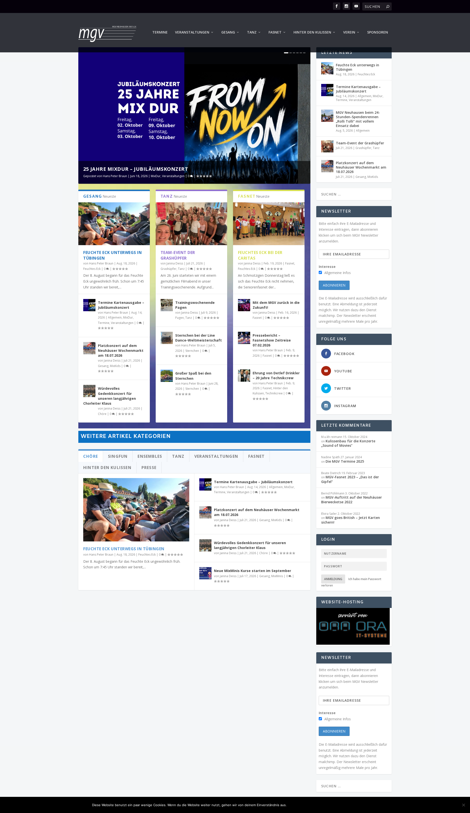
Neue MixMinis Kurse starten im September (252, 570)
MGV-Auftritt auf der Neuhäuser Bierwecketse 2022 (351, 499)
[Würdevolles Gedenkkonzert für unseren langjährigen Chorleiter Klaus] (89, 391)
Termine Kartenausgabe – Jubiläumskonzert (121, 305)
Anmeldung (333, 579)
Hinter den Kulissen (312, 32)
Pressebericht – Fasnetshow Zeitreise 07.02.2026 (272, 340)
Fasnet (275, 32)
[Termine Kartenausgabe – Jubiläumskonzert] (89, 305)
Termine (160, 32)
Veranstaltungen (192, 32)
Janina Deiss (112, 360)
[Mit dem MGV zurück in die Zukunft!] (244, 305)
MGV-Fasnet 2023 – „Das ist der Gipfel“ (350, 479)
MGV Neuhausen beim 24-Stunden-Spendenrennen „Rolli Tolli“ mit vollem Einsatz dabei (358, 119)
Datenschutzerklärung (353, 805)
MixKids (115, 366)
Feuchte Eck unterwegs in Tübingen (123, 548)
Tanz (252, 32)
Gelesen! (299, 805)
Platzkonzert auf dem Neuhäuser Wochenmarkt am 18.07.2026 (120, 350)
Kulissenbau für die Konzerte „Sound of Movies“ (348, 443)
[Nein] (463, 804)
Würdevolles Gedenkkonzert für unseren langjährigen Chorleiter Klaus (109, 396)
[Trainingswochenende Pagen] (167, 305)
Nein (320, 805)
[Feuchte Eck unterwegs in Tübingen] (114, 223)
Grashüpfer (168, 269)
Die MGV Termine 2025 (345, 461)
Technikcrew (273, 393)
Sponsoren (377, 32)
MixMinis (277, 576)
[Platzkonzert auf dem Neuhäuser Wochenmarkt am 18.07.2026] (89, 348)
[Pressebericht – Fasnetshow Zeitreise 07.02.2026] (244, 338)
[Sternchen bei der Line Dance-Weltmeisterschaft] (167, 338)
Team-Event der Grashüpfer (178, 255)
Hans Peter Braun (115, 176)
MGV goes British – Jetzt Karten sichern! (350, 519)
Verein (349, 32)
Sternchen (192, 351)
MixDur (156, 176)
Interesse (327, 266)
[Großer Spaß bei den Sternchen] (167, 376)
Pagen (179, 318)
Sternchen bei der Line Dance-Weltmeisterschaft (198, 338)
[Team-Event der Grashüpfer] (191, 223)
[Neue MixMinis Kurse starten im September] (205, 573)
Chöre (102, 414)
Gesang (228, 32)
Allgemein (115, 317)
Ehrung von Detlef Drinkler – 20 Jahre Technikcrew (276, 375)
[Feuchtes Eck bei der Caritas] (269, 223)
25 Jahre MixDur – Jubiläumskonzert (135, 169)
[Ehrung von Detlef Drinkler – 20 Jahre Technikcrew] (244, 375)
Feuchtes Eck (92, 269)
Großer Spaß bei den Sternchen (193, 375)
